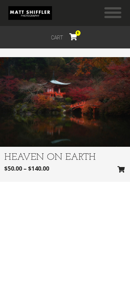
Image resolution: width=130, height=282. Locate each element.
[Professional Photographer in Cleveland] (30, 13)
